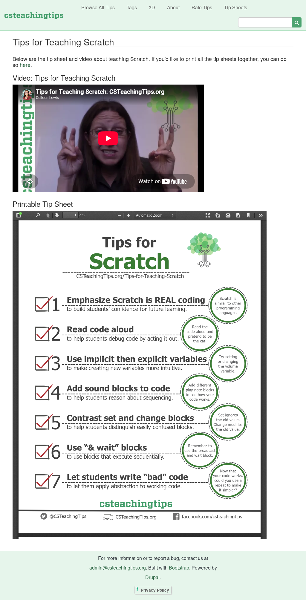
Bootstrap (179, 567)
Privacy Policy (155, 590)
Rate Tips (202, 7)
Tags (132, 7)
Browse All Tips (98, 7)
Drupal (152, 577)
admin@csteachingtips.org (117, 567)
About (173, 7)
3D (152, 7)
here (25, 64)
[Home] (34, 15)
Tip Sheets (235, 7)
